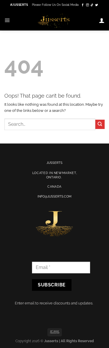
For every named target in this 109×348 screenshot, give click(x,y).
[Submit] (100, 124)
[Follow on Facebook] (82, 5)
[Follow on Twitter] (96, 5)
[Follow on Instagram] (87, 5)
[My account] (102, 20)
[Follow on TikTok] (92, 5)
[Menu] (7, 20)
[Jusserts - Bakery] (54, 20)
